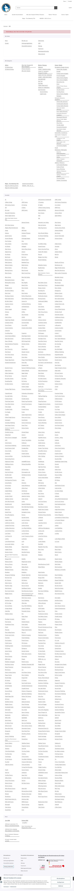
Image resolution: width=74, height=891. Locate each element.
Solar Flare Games (59, 714)
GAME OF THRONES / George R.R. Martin (45, 72)
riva (22, 677)
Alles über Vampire (26, 71)
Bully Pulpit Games (9, 300)
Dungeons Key (25, 368)
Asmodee (57, 248)
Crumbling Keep (9, 334)
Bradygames (58, 292)
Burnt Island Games (59, 300)
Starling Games (42, 730)
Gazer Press (24, 430)
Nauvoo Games (25, 591)
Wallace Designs (42, 788)
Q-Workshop (41, 656)
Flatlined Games (59, 403)
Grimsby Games (42, 458)
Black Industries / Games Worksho (44, 275)
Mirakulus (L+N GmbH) (60, 575)
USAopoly (40, 782)
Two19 (6, 777)
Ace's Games (41, 214)
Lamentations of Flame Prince (60, 522)
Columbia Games (59, 321)
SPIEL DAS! (7, 725)
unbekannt (24, 780)
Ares (23, 242)
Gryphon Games (59, 458)
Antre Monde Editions (43, 234)
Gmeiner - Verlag (59, 442)
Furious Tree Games (60, 416)
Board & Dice (25, 286)
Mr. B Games (8, 586)
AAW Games (25, 211)
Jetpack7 (40, 503)
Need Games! (8, 594)
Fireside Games (25, 403)
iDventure (24, 487)
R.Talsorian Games (59, 658)
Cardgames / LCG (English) (61, 140)
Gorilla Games (41, 450)
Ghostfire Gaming (9, 436)
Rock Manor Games (26, 680)
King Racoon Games (43, 511)
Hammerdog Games (10, 463)
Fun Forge (57, 414)
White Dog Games (42, 793)
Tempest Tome (41, 756)
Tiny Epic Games (61, 91)
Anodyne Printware (26, 234)
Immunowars (8, 490)
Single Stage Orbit (9, 704)
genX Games (41, 432)
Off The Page (8, 609)
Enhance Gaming (59, 380)
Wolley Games (58, 801)
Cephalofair (57, 308)
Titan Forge (41, 766)
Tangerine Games (26, 753)
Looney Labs (41, 537)
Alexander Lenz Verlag (43, 224)
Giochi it (24, 439)
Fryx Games (41, 414)
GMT (6, 444)
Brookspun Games (9, 297)
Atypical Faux (8, 253)
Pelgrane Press (58, 628)
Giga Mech (57, 436)
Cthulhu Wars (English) (62, 71)
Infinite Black (8, 492)
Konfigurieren (60, 882)
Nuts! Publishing (26, 606)
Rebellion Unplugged (10, 669)
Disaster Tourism (26, 353)
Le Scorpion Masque (60, 526)
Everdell (58, 73)
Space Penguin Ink (42, 720)
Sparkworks (8, 722)
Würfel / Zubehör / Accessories (61, 161)
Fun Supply (7, 416)
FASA (56, 393)
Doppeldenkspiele (59, 356)
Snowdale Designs (26, 714)
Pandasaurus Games (43, 620)
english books (43, 94)
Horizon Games (42, 476)
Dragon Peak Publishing (27, 361)
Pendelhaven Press (9, 630)
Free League (8, 411)
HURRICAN (57, 482)
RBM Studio (8, 666)
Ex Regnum (57, 385)
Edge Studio (58, 375)
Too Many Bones (61, 93)
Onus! (58, 85)
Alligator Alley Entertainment (12, 229)
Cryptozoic (24, 334)
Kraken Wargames (59, 519)
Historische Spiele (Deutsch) (61, 110)
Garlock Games (58, 427)
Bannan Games (8, 261)
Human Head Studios (43, 482)
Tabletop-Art (58, 750)
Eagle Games (8, 375)
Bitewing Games (9, 272)
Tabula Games (8, 753)
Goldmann (24, 447)
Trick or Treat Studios (60, 769)
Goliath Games (41, 447)
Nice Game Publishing (43, 597)
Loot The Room (25, 539)
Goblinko (57, 444)
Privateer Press (41, 648)
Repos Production (9, 674)
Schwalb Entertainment (27, 693)
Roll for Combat (58, 682)
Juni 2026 (7, 828)
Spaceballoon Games (60, 720)
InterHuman (25, 495)
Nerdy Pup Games (59, 594)
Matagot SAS (8, 565)
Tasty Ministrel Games (43, 753)
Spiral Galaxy (8, 728)
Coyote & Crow (41, 326)
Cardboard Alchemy (26, 305)
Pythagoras (24, 656)
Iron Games (8, 498)
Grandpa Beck (25, 452)
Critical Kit (7, 332)
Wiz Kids (57, 798)
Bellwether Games (42, 266)
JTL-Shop (66, 889)
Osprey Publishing (26, 614)
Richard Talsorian (42, 674)
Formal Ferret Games (27, 408)
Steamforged (58, 730)
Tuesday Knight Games (60, 772)
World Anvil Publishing (60, 804)
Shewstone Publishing (60, 698)
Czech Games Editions (10, 337)
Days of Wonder (9, 342)
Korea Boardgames (9, 519)
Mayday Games (42, 565)
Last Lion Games (26, 526)
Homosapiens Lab (26, 476)
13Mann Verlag (8, 203)
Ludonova (40, 545)
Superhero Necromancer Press (11, 747)
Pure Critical (41, 653)
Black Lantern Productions (61, 274)
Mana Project (58, 555)
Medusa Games (9, 567)
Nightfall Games (59, 597)
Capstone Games (9, 305)
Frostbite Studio (9, 414)
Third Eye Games (59, 761)
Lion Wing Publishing (27, 534)
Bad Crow (24, 258)
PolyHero (57, 642)
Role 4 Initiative (25, 682)
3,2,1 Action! (58, 206)
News (64, 1)
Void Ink (24, 788)
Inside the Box (58, 492)
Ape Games (57, 234)
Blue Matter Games (43, 284)
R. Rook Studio (41, 658)
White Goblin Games (60, 793)
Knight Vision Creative (43, 514)
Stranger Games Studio (60, 738)
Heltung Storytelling (26, 468)
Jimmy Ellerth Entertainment (62, 503)
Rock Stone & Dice (42, 680)
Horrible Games (58, 476)
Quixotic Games (25, 658)
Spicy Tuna (57, 722)
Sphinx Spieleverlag (43, 722)
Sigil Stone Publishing (27, 701)
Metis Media (58, 570)
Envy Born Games (9, 383)
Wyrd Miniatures (59, 809)
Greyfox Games (25, 458)
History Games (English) (62, 79)
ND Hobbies (41, 591)
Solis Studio (8, 717)
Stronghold (57, 741)
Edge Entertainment (43, 375)
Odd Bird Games (59, 606)
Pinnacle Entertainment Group (44, 633)
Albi (39, 219)
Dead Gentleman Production (12, 345)
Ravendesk (24, 664)
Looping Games (58, 537)
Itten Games (41, 498)
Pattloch (24, 625)
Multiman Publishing (43, 586)
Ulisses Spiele (58, 777)
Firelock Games (8, 403)
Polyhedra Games (42, 642)
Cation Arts (7, 308)
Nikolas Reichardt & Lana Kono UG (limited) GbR (28, 600)
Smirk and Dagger (42, 712)
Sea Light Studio (42, 696)
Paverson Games (42, 625)
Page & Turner (41, 617)
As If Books (7, 248)
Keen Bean (40, 508)
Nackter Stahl (58, 589)
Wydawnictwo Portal (43, 809)
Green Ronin (25, 455)
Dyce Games (58, 368)
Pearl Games (8, 628)
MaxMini (24, 565)
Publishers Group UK (60, 650)
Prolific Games (8, 650)
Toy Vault (7, 769)
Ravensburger (41, 664)
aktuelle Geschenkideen (28, 185)
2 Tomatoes (41, 203)
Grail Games (58, 450)
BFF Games (24, 269)
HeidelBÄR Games (26, 466)
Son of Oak (24, 717)
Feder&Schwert (8, 398)
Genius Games (25, 432)
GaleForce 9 (41, 419)
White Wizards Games (10, 796)
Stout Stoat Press (26, 738)
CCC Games (41, 308)
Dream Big (24, 364)
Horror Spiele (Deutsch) (62, 113)
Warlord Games (9, 790)
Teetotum (7, 756)
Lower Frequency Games (28, 542)
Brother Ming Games (27, 297)
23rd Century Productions (61, 203)
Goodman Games (26, 450)
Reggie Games (41, 672)
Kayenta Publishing (26, 508)
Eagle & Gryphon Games (61, 371)
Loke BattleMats (59, 534)
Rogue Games (8, 682)
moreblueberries (26, 583)
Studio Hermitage (42, 744)
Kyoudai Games (25, 522)
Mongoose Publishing (10, 581)
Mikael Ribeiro (41, 573)
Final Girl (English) (61, 77)
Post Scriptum (8, 648)
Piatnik (6, 633)
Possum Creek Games (43, 645)
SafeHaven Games (42, 688)
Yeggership (41, 812)
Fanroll (56, 391)
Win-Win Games (9, 798)
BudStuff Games (59, 297)
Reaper (23, 666)
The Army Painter (61, 180)
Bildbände (40, 67)
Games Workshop (61, 170)
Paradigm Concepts (9, 625)
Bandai (56, 258)
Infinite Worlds (41, 492)
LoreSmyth (40, 539)
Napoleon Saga (8, 591)
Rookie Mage (8, 685)
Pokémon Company (26, 642)
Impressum (6, 886)
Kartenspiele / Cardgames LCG (61, 137)
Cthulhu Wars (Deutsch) (62, 103)
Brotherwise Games (43, 297)
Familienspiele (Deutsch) (62, 105)
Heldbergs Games (9, 468)
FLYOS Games (58, 406)
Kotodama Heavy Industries (45, 519)
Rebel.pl (57, 666)
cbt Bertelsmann (26, 308)
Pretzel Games (25, 648)
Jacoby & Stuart (8, 500)
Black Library (8, 278)
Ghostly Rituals (25, 436)
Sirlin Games (58, 704)
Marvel (56, 561)
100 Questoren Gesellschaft (45, 201)
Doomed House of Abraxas (44, 356)
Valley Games (8, 785)
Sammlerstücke (42, 89)
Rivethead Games (59, 677)
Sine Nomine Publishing (60, 701)
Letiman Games (25, 531)
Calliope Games (58, 302)
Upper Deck (24, 782)
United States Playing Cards (61, 780)
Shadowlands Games (43, 698)
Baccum (40, 256)
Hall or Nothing (42, 460)
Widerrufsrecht (42, 54)
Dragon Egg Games (9, 361)
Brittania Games (59, 294)
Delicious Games (42, 345)
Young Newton (25, 814)
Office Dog (24, 609)
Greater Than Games (43, 452)
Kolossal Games (42, 516)
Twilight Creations (42, 774)
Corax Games (8, 326)
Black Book (40, 272)
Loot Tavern (8, 539)
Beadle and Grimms (59, 264)
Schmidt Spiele (8, 693)
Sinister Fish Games (26, 704)
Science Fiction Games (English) (62, 88)
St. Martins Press (9, 730)
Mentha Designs (59, 567)
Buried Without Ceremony (28, 300)
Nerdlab (40, 594)
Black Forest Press (26, 274)
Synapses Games (42, 746)
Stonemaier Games (26, 736)
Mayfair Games (58, 565)
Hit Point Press (25, 474)
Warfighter (59, 97)
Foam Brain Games (9, 408)
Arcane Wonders (9, 240)
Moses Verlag (58, 583)
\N (5, 201)
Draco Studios (41, 358)
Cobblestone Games (60, 318)
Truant (39, 772)
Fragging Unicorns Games (44, 408)
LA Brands (40, 522)
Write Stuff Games (9, 809)
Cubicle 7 (57, 334)
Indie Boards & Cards (60, 490)
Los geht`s (24, 830)
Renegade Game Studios (61, 672)
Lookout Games (25, 537)
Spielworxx (40, 725)
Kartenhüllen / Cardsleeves (61, 134)
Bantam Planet (25, 261)
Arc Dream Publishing (43, 237)
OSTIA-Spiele (41, 614)
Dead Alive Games (42, 342)
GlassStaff (24, 442)
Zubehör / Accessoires (62, 182)
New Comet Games (9, 597)
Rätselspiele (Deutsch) (62, 118)
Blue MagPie (25, 284)
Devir (23, 348)
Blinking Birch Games (10, 284)
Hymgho (40, 484)
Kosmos (23, 519)
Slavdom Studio (42, 709)
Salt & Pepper (8, 690)
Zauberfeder (8, 817)
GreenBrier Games (42, 455)
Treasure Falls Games (27, 769)
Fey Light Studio (9, 400)
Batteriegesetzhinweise (44, 51)
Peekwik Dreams (26, 628)
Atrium (56, 250)
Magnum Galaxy (59, 553)
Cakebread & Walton (43, 302)
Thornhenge (8, 764)
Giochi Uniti (41, 439)
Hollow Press (58, 474)
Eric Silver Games (42, 383)
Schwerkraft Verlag (42, 693)
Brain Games (25, 294)
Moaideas (7, 578)
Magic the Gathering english (12, 189)
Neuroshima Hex (61, 83)
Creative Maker (42, 329)
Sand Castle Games (26, 690)
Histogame (7, 474)
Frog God (57, 411)
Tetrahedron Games (60, 756)
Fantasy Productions (26, 393)
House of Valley (58, 479)
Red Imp (40, 669)
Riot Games (8, 677)
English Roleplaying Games (61, 157)
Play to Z (24, 640)
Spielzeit (57, 725)
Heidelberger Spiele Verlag (61, 466)
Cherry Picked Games (60, 310)
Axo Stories (7, 256)
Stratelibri (7, 741)
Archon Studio (41, 240)
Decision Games (25, 345)
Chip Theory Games (43, 313)
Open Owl (40, 612)
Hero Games (41, 468)
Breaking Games (42, 294)
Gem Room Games (59, 430)
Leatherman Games (10, 529)
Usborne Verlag (58, 782)
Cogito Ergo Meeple (9, 321)
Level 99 (40, 531)
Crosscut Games (42, 332)
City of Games (25, 316)
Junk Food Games (42, 506)
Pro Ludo (57, 648)
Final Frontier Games (60, 400)
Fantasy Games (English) (62, 75)
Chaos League (8, 310)
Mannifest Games (26, 558)
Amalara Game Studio (60, 229)
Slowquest (57, 709)
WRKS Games (25, 809)
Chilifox (23, 313)
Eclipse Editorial (25, 375)
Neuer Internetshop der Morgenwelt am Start (27, 834)
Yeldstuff (57, 812)
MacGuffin (40, 550)
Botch (23, 292)
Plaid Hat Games (42, 637)
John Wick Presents (9, 506)
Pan (22, 620)
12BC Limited (58, 201)
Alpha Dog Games (42, 229)
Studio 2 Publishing (9, 744)
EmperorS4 (24, 380)
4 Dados (24, 209)
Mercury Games (9, 570)
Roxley (56, 685)
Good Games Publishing (11, 450)
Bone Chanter (25, 289)
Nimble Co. (41, 599)
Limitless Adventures (10, 534)
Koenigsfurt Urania (26, 516)
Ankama (7, 234)
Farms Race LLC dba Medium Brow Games (45, 394)
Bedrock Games (9, 266)
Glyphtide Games (42, 442)
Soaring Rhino (41, 714)
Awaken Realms (58, 253)
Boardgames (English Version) (60, 68)
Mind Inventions (59, 573)
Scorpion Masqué (59, 693)
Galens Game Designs (60, 419)
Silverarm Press (42, 701)
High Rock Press (42, 471)
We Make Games (26, 790)
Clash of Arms (8, 318)
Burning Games (42, 300)
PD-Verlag (57, 625)
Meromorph (24, 570)
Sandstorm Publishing (43, 690)
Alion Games (58, 224)
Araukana (24, 237)
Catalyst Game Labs (59, 305)
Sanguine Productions (60, 690)
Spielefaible (24, 725)
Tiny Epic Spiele (60, 126)
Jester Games (25, 503)
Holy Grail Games (9, 476)
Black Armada (25, 272)
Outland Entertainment (60, 614)
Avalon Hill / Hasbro (43, 253)
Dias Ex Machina (42, 348)
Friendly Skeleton (42, 411)
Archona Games (59, 240)
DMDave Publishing (59, 353)
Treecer (40, 769)
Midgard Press (8, 573)
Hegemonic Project (9, 466)
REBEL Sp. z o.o (42, 666)
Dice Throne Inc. (9, 350)
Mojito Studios (41, 578)
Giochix (56, 439)
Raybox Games (58, 664)
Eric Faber (24, 383)
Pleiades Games (59, 640)
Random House (42, 661)
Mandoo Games (9, 558)
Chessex (7, 313)
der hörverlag (58, 345)
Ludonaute (24, 545)
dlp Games (40, 353)
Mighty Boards (25, 573)
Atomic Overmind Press (44, 250)
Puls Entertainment (26, 653)
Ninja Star (7, 604)
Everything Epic (9, 385)
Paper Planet (25, 622)
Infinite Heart (25, 492)
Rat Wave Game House (60, 661)
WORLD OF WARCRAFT (43, 87)
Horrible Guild (8, 479)
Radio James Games (26, 661)
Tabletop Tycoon (42, 750)
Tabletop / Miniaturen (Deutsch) (62, 173)
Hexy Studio (8, 471)
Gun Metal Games (26, 460)
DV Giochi (40, 368)
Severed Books (8, 698)
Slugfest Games (9, 712)
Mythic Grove (25, 589)
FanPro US (40, 391)
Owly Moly (7, 617)
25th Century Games (10, 206)
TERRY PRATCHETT (42, 85)
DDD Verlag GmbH (26, 342)
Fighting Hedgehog (42, 400)
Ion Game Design (59, 495)
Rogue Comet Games (60, 680)
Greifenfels (7, 458)
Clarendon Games (59, 316)
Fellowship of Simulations (28, 398)
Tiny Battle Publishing (27, 766)
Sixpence (24, 706)
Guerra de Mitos (9, 460)
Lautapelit (40, 526)
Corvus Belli (24, 326)
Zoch (23, 817)
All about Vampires (26, 69)
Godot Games (8, 447)
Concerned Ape (25, 324)
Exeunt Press (41, 388)
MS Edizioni (24, 586)
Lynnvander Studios (10, 550)
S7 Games (24, 688)
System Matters (9, 750)
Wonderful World (26, 804)
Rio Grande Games (59, 674)
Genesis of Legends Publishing (9, 433)
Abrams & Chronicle (60, 211)
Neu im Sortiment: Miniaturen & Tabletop (10, 845)
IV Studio (57, 498)
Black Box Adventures (60, 272)
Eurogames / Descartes (60, 383)
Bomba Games (8, 289)
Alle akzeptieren (61, 878)
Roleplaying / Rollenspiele (61, 151)
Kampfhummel (8, 508)
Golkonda (57, 447)
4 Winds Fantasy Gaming (44, 209)
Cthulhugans (41, 334)
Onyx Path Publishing (27, 612)
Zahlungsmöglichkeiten (27, 43)
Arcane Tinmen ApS (59, 237)
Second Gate (58, 696)
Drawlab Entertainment (10, 364)
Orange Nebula (9, 614)
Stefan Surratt (8, 733)
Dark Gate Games (9, 340)
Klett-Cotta (7, 514)
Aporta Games (8, 237)
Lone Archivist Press (10, 537)
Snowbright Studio (9, 714)
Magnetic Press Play (43, 553)
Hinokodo (57, 471)
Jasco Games (41, 500)
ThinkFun (24, 761)
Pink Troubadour (26, 633)
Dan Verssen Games (43, 337)
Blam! (23, 281)
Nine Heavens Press (59, 599)
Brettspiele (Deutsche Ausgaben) (60, 100)
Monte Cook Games (43, 581)
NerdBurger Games (26, 594)
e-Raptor (40, 371)
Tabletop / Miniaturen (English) (62, 177)
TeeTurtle (24, 756)
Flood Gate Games (9, 406)
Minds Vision (25, 575)
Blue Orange (58, 284)
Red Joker (57, 669)
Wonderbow (8, 804)
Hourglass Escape (42, 479)
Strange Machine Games (44, 738)
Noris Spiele (58, 604)
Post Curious (58, 645)
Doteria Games (8, 358)
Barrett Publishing (42, 261)
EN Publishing (41, 380)
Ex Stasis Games (9, 388)
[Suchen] (54, 7)
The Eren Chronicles (43, 758)
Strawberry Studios (26, 741)
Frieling (23, 411)
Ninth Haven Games (26, 604)
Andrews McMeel (59, 232)
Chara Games (41, 310)
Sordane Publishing (59, 717)
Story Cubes (59, 124)
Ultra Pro (7, 780)
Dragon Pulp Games (43, 361)
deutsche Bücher (44, 91)
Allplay (23, 229)
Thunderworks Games (43, 764)
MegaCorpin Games (26, 567)
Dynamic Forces (9, 371)
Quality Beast (58, 656)
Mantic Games (58, 558)
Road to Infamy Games (10, 680)
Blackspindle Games (10, 281)
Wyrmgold (7, 812)
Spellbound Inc (25, 722)
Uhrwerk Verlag (42, 777)
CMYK (39, 318)
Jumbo (23, 506)
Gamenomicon (58, 424)
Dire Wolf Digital (59, 350)
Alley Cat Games (42, 226)
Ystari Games (41, 814)
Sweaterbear (25, 746)
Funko (23, 416)
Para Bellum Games (43, 622)
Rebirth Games (25, 669)
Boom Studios (58, 289)
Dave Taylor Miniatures (60, 340)
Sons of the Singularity (43, 717)
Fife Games (24, 400)
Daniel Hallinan (58, 337)
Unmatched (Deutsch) (62, 128)
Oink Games (58, 609)
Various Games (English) (62, 95)
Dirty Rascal (8, 353)
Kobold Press (8, 516)
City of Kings (41, 316)
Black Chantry (8, 274)
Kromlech (7, 522)
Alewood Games (25, 224)
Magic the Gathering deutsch (12, 187)
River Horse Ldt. (42, 677)
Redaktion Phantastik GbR (28, 672)
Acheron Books (58, 214)
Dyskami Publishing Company (26, 371)
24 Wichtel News (9, 67)
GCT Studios (41, 430)
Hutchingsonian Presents (11, 484)
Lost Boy (57, 539)
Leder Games (25, 529)
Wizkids (40, 801)
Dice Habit (57, 348)
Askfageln (24, 248)
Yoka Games (8, 814)
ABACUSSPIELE (41, 211)
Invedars (40, 495)
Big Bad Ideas (41, 269)
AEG (39, 217)
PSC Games (24, 650)
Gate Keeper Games (10, 430)
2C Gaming (24, 206)
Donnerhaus (25, 356)
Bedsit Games (25, 266)
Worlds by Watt (25, 806)
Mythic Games (8, 589)
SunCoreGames (58, 744)
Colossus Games (42, 321)
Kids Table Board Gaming (28, 511)
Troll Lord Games (26, 772)
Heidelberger (41, 466)
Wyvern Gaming (25, 812)
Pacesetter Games (26, 617)
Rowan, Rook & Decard (43, 685)
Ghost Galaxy (58, 432)
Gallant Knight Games (10, 422)
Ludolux (7, 545)
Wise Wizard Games (43, 798)
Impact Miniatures (26, 490)
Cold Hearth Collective (27, 321)
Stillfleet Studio (42, 733)
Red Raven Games (9, 672)
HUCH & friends (9, 482)
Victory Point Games (10, 788)
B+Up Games (25, 256)
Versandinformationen (27, 46)
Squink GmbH (58, 728)
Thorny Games (25, 764)
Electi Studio (41, 377)
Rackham (7, 661)
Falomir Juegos (25, 391)
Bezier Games (8, 269)
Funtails (40, 416)
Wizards (7, 801)
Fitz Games (41, 403)
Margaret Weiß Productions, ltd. (12, 561)
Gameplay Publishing (10, 427)
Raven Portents (8, 664)
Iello (56, 487)
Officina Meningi (42, 609)
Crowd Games (58, 332)
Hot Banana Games (26, 479)
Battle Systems (8, 264)
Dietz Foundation (42, 350)
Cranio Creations (9, 329)
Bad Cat (57, 256)
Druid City (57, 364)
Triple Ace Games (9, 772)
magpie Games (8, 555)
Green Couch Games (60, 452)
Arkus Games (8, 245)
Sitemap (40, 46)
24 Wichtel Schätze (9, 69)
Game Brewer (41, 422)
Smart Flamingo (25, 712)
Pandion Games (58, 620)
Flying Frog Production (27, 406)
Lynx (23, 550)
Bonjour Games (42, 289)
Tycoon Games (25, 777)
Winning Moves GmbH (27, 798)
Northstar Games (9, 606)
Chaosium (24, 310)
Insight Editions (9, 495)
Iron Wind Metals (26, 498)
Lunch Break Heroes (10, 547)
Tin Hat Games (8, 766)
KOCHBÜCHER (41, 79)
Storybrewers (58, 736)
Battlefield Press (25, 264)
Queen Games (8, 658)
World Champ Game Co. (11, 806)
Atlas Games (8, 250)
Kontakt (70, 1)
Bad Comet (7, 258)
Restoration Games (26, 674)
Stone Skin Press (9, 736)
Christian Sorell (58, 313)
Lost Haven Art (8, 542)
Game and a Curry (26, 422)
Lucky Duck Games (42, 542)
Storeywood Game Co (43, 736)
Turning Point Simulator (27, 774)
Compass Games (9, 324)
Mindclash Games (9, 575)
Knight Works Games (60, 514)
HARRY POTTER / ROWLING (44, 75)
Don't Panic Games (9, 356)
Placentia (7, 637)
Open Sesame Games (60, 612)
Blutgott (7, 286)
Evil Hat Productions (43, 385)
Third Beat (40, 761)
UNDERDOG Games (43, 780)
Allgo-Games (58, 226)
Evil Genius (24, 385)
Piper (56, 633)
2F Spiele (40, 206)
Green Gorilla (8, 455)
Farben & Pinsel (60, 168)
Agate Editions (58, 217)
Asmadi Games (41, 248)
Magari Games (25, 553)
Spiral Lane (24, 728)
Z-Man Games (58, 814)
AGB (39, 43)
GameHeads (25, 424)
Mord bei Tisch (8, 583)
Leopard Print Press (10, 531)
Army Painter (25, 245)
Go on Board (41, 444)
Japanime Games (26, 500)
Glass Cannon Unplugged (11, 442)
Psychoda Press (42, 650)
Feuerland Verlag (59, 398)
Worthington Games (60, 806)
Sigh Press (7, 701)
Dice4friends (25, 350)
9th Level (7, 211)
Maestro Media (8, 553)
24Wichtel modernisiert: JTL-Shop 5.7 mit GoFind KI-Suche (12, 833)
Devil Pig (7, 348)
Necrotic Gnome (59, 591)
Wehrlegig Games (42, 790)
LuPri (23, 547)
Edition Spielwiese (9, 377)
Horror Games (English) (62, 81)
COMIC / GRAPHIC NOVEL (44, 69)
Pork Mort (7, 645)
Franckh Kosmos (59, 408)
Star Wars (40, 83)
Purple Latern (58, 653)
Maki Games (25, 555)
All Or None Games (9, 226)
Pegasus (40, 628)
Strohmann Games (42, 741)
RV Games (7, 688)
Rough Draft (25, 685)
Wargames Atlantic (59, 788)
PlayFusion (40, 640)
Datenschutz (13, 886)
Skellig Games (58, 706)
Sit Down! (7, 706)
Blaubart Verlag (58, 281)
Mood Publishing (59, 581)
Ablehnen (60, 886)
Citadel (6, 316)
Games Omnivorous (26, 427)
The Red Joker (8, 761)
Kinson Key (57, 511)
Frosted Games (25, 414)
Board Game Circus (43, 286)
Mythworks (41, 589)
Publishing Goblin (9, 653)
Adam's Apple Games (10, 217)
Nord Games (41, 604)
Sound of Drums (9, 720)
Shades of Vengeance (27, 698)
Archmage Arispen (26, 240)
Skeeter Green (41, 706)
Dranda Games (58, 361)
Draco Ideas (24, 358)
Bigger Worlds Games (60, 269)
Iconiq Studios (8, 487)
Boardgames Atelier (59, 286)
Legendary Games (42, 529)
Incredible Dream (42, 490)
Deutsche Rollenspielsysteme (61, 154)
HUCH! (23, 482)
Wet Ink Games (8, 793)
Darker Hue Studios (26, 340)
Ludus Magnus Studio (60, 545)
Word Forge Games (42, 804)
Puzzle (56, 149)
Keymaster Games (9, 511)
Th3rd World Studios (10, 758)
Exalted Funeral (25, 388)
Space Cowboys (25, 720)
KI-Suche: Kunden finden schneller (11, 850)
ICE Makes (57, 484)
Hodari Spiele (41, 474)
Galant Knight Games (27, 419)
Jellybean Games (9, 503)
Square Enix (41, 728)
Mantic (40, 558)
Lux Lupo (57, 547)
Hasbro (40, 463)
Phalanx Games (58, 630)
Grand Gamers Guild (10, 452)
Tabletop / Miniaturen (60, 164)
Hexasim (57, 468)
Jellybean (57, 500)
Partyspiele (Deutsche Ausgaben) (62, 115)
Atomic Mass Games (26, 250)
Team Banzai (58, 753)
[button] (60, 7)
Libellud (57, 531)
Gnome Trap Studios (27, 444)
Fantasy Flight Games (10, 393)
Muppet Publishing (59, 586)
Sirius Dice (40, 704)
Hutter (23, 484)
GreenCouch (58, 455)
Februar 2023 (25, 828)
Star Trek (40, 81)
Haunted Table (58, 463)
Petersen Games (42, 630)
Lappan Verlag (8, 526)
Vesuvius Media (58, 785)
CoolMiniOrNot (58, 324)
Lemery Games (58, 529)
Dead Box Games (59, 342)
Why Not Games (42, 796)
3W (6, 209)
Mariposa (40, 561)
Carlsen (40, 305)
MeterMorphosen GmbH (44, 570)
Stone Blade (58, 733)
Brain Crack (8, 294)
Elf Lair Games (8, 380)
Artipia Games (58, 245)
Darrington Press (42, 340)
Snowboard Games (59, 712)
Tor (55, 766)
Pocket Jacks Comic (9, 642)
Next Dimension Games (27, 597)
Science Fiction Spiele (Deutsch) (62, 121)
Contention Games (42, 324)
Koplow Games (58, 516)
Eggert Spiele (25, 377)
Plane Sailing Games (10, 640)
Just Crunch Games (59, 506)
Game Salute (58, 422)
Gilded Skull (8, 439)
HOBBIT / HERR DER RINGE (44, 77)
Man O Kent (41, 555)
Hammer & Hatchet (59, 460)
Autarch (24, 253)
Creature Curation (59, 329)
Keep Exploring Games (60, 508)
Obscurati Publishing (43, 606)
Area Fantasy (8, 242)
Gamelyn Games (42, 424)
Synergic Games (59, 746)
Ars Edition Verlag (42, 245)
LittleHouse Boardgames (44, 534)
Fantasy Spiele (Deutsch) (62, 107)
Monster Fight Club (26, 581)
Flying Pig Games (42, 406)
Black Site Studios (26, 278)
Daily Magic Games (26, 337)
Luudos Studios (42, 547)
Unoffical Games (9, 782)
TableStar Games (26, 750)
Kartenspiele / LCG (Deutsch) (61, 144)
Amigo (6, 232)
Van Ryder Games (26, 785)
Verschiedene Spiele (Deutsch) (61, 131)
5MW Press (57, 209)
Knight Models (25, 514)
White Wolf (24, 796)
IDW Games (41, 487)
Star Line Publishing (26, 730)
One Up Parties (8, 612)
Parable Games (58, 622)
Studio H (24, 744)
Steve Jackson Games (27, 733)
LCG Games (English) (61, 147)
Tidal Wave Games (59, 764)
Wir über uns (25, 40)
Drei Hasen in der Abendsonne (42, 364)
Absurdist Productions (10, 214)
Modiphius (24, 578)
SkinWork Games (9, 709)
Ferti (39, 398)
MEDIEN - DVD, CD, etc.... (28, 187)
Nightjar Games (9, 599)
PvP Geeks (7, 656)
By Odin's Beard (9, 302)
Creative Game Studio (27, 329)
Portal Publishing (26, 645)
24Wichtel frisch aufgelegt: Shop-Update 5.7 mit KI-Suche (11, 840)
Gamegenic (7, 424)
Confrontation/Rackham (62, 166)
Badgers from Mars (43, 258)
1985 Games (25, 203)
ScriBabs (7, 696)
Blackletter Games (59, 278)
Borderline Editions (9, 292)
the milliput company (60, 758)
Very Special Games (43, 785)
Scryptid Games (25, 696)
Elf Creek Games (59, 377)
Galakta (7, 419)
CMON (23, 318)
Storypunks (7, 738)
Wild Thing (57, 796)
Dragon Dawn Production (61, 358)
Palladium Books (9, 620)
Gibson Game (41, 436)
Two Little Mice (58, 774)
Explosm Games (59, 388)
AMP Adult (24, 232)
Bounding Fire (41, 292)
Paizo (56, 617)
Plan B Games (58, 637)
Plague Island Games (27, 637)
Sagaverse (57, 688)
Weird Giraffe (58, 790)
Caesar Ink (24, 302)
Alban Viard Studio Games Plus (11, 220)
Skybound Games (26, 709)
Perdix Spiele (25, 630)
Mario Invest (25, 561)
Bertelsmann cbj (59, 266)
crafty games (58, 326)
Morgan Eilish (41, 583)
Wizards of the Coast (27, 801)
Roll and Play (41, 682)
